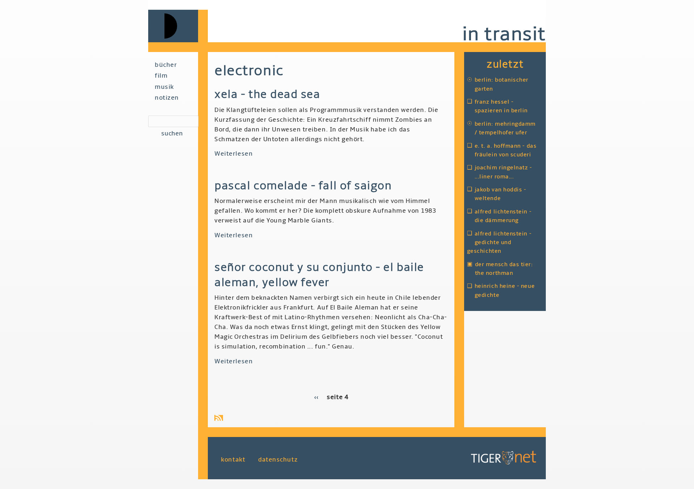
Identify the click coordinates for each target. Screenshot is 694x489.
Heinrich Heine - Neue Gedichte (505, 290)
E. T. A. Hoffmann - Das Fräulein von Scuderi (505, 150)
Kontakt (233, 459)
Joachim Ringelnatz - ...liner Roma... (503, 172)
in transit (504, 34)
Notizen (167, 97)
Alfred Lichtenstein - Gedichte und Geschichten (499, 242)
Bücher (166, 65)
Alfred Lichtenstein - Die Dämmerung (503, 216)
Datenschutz (277, 459)
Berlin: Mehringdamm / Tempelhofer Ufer (505, 128)
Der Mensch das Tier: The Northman (504, 269)
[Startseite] (178, 26)
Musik (164, 87)
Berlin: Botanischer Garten (501, 84)
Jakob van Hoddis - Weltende (500, 194)
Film (161, 75)
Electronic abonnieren (220, 418)
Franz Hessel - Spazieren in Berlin (501, 106)
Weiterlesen (233, 153)
